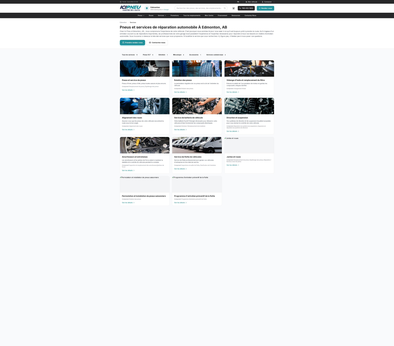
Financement (222, 15)
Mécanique (178, 55)
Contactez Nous (250, 15)
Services (161, 15)
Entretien (163, 55)
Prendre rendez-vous (134, 43)
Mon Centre (209, 15)
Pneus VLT (148, 55)
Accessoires (195, 55)
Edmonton (123, 22)
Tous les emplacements (191, 15)
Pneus (140, 15)
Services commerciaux (216, 55)
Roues (151, 15)
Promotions (175, 15)
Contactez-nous (158, 43)
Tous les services (129, 55)
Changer (166, 9)
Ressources (236, 15)
